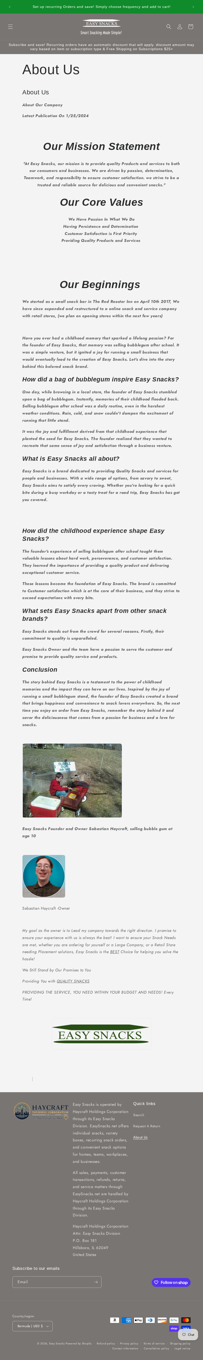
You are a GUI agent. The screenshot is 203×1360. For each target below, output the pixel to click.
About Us (140, 1137)
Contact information (125, 1348)
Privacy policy (129, 1343)
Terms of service (154, 1343)
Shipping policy (180, 1343)
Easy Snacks (57, 1343)
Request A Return (146, 1126)
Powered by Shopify (79, 1343)
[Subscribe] (95, 1282)
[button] (10, 26)
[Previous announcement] (9, 6)
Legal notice (183, 1348)
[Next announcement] (193, 6)
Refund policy (106, 1343)
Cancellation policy (156, 1348)
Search (138, 1114)
